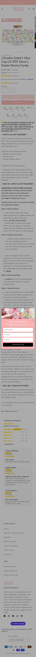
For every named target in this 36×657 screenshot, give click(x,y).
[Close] (32, 321)
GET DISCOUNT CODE (18, 344)
